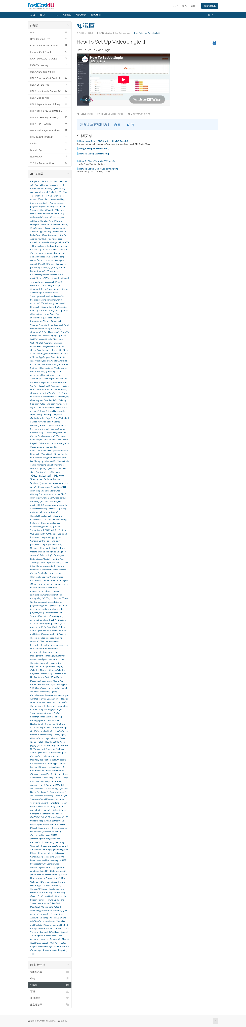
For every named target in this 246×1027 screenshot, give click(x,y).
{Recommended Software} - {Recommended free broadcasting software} (48, 638)
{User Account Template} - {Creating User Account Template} (49, 914)
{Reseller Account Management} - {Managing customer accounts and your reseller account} (47, 656)
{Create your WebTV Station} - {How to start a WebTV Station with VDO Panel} (49, 368)
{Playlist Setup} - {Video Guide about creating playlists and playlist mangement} (49, 602)
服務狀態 (81, 14)
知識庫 (67, 14)
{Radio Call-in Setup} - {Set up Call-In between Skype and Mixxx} (48, 631)
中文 (173, 5)
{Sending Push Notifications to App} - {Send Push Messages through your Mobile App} (48, 677)
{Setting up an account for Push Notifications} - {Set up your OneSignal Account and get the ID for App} (48, 724)
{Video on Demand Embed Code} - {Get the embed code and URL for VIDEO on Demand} (49, 928)
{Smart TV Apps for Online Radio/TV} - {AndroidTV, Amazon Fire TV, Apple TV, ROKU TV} (49, 781)
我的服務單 (36, 971)
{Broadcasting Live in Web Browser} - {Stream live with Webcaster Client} (48, 307)
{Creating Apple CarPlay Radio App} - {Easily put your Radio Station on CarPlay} (48, 382)
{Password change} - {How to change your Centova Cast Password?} (47, 577)
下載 (32, 991)
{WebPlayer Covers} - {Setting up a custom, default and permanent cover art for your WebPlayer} (49, 936)
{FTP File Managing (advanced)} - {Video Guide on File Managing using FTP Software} (49, 461)
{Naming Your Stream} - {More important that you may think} (49, 562)
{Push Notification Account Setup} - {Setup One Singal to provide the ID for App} (48, 623)
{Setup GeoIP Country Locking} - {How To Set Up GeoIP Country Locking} (49, 731)
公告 (55, 14)
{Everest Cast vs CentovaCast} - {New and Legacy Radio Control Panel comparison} (48, 432)
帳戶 (211, 14)
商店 (43, 14)
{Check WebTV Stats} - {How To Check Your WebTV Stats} (48, 339)
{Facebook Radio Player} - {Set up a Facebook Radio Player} (49, 440)
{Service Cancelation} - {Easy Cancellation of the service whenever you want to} (49, 695)
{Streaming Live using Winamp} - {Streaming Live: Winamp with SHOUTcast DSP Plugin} (49, 846)
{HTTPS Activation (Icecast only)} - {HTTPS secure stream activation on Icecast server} (49, 505)
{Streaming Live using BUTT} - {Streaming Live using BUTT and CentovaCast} (45, 839)
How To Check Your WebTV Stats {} (97, 161)
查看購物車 (210, 5)
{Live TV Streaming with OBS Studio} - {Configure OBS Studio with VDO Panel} (49, 530)
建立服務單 (36, 1004)
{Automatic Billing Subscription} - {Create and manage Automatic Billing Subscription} (49, 293)
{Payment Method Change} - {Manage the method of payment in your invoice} (49, 584)
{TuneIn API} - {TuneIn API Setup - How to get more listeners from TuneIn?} (47, 889)
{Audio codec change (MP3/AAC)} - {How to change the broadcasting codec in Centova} (49, 246)
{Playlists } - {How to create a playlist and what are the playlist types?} (48, 609)
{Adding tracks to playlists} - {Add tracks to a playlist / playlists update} (47, 203)
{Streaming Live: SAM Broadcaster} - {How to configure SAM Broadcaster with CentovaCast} (48, 860)
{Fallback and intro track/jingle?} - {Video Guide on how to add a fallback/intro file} (49, 447)
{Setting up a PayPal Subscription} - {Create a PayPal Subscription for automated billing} (46, 713)
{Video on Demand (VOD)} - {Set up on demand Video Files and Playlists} (48, 921)
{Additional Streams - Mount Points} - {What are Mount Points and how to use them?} (47, 210)
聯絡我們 (96, 14)
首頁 (32, 14)
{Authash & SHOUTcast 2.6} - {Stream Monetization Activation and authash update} (49, 253)
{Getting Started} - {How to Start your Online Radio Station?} (47, 479)
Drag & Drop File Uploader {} (94, 148)
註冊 (193, 5)
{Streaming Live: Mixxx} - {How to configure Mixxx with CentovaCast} (49, 853)
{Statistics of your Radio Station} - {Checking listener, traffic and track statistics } (48, 803)
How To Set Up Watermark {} (94, 153)
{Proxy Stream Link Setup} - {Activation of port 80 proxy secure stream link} (46, 616)
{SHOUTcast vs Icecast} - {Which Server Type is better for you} (48, 763)
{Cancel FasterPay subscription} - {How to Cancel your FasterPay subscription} (49, 314)
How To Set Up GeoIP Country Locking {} (99, 168)
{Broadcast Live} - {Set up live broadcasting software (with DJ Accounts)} (48, 300)
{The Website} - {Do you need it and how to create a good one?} (47, 882)
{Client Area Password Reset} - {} (45, 350)
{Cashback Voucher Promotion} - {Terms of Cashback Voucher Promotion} (45, 321)
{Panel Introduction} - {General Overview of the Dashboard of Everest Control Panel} (48, 570)
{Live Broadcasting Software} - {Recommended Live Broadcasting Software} (48, 523)
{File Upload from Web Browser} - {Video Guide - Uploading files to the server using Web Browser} (49, 454)
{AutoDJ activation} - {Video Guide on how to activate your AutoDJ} (47, 260)
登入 (184, 5)
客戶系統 (80, 33)
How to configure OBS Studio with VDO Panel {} (103, 141)
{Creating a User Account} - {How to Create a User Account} (46, 375)
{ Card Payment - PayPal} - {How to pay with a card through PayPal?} (47, 188)
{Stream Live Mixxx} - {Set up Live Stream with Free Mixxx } (47, 824)
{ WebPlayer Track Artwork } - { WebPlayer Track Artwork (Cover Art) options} (49, 196)
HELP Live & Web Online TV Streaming (113, 33)
